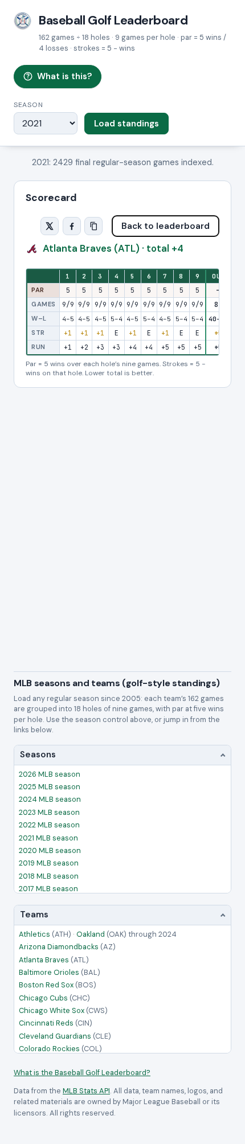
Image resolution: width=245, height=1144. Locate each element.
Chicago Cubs (54, 998)
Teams (34, 914)
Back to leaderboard (165, 226)
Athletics (45, 934)
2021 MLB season (48, 838)
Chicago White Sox (63, 1010)
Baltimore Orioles (59, 972)
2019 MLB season (49, 863)
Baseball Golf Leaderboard (113, 20)
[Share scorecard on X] (49, 226)
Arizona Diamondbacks (67, 947)
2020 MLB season (50, 850)
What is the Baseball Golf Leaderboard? (82, 1072)
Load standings (126, 123)
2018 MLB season (49, 876)
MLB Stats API (86, 1091)
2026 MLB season (49, 774)
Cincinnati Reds (55, 1023)
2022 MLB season (49, 825)
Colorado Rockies (60, 1048)
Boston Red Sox (57, 985)
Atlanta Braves (54, 960)
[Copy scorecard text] (93, 226)
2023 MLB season (49, 812)
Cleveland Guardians (65, 1036)
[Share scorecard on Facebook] (72, 226)
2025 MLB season (49, 787)
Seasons (38, 754)
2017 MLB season (48, 888)
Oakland (101, 934)
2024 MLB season (50, 799)
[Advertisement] (122, 515)
